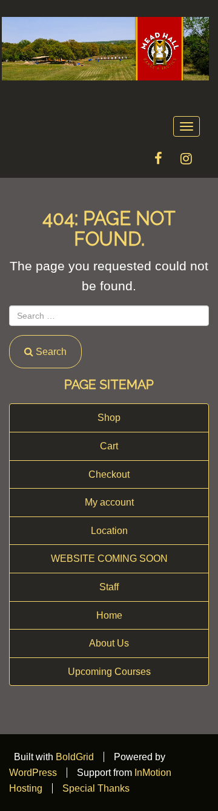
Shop (109, 417)
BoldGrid (75, 757)
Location (109, 531)
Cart (109, 446)
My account (109, 502)
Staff (109, 587)
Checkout (109, 474)
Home (109, 615)
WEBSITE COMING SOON (109, 558)
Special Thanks (96, 788)
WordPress (33, 772)
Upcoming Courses (109, 671)
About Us (109, 643)
